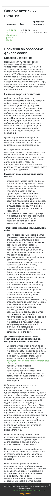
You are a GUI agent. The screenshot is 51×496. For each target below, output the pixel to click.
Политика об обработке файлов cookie (11, 35)
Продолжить (25, 494)
